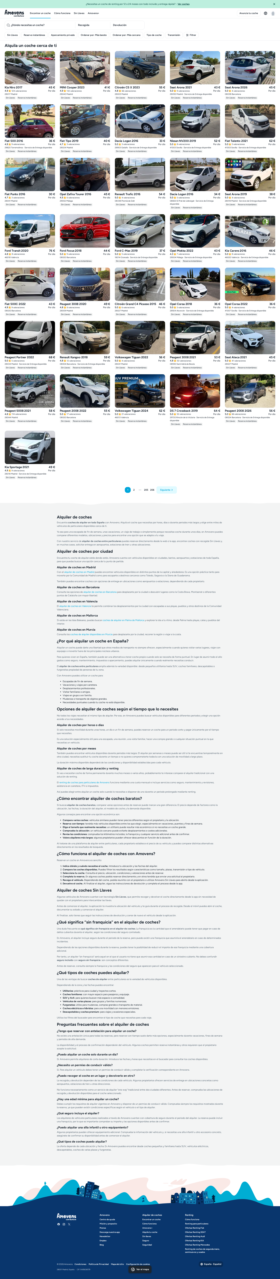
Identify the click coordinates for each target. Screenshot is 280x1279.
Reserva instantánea (34, 35)
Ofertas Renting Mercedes (197, 1245)
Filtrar (193, 35)
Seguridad (147, 1245)
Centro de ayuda (107, 1219)
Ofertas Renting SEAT (195, 1232)
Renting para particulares (196, 1223)
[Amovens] (14, 13)
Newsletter (105, 1236)
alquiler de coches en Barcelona (100, 592)
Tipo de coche (154, 35)
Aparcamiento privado (63, 35)
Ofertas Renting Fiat (194, 1228)
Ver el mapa (142, 1269)
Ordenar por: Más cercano (126, 35)
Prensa (103, 1228)
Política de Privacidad (99, 1264)
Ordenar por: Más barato (94, 35)
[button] (275, 4)
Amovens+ (93, 13)
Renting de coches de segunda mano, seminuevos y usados (202, 1250)
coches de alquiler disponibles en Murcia (91, 634)
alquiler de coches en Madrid (79, 572)
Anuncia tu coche (248, 13)
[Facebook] (58, 1224)
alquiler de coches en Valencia (75, 606)
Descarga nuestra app (110, 1232)
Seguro (145, 1240)
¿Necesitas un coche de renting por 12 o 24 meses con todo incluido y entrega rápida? (137, 4)
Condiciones (80, 1264)
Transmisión (174, 35)
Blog (102, 1245)
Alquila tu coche (149, 1232)
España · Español (212, 1264)
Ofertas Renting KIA (194, 1240)
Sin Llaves (79, 13)
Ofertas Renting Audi (195, 1236)
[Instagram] (64, 1224)
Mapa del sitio (117, 1264)
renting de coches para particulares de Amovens (84, 782)
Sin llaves (146, 1236)
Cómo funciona (62, 13)
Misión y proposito (108, 1223)
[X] (69, 1224)
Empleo (103, 1240)
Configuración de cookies (138, 1264)
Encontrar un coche (40, 13)
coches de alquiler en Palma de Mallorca (123, 620)
